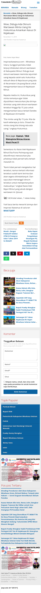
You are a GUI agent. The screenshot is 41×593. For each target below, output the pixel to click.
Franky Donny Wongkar (12, 433)
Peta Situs (14, 581)
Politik (5, 421)
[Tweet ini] (13, 253)
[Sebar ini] (6, 253)
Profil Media (23, 577)
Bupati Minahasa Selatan (13, 438)
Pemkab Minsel (9, 407)
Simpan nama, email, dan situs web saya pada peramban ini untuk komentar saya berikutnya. (20, 384)
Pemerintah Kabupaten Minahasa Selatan (20, 416)
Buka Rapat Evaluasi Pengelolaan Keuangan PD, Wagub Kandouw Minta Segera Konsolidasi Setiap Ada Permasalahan (29, 238)
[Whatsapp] (6, 258)
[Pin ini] (20, 253)
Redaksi (32, 577)
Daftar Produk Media (20, 575)
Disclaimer (4, 581)
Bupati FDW (7, 411)
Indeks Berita (5, 575)
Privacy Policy (31, 579)
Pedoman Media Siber (9, 577)
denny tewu (8, 443)
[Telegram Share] (27, 253)
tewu (5, 452)
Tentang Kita (5, 579)
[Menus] (38, 2)
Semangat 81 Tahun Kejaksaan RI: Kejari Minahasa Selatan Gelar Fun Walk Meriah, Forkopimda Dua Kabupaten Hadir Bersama (18, 540)
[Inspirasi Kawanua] (11, 2)
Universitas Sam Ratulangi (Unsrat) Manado (17, 427)
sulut (5, 447)
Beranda (7, 13)
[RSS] (21, 223)
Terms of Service (18, 579)
